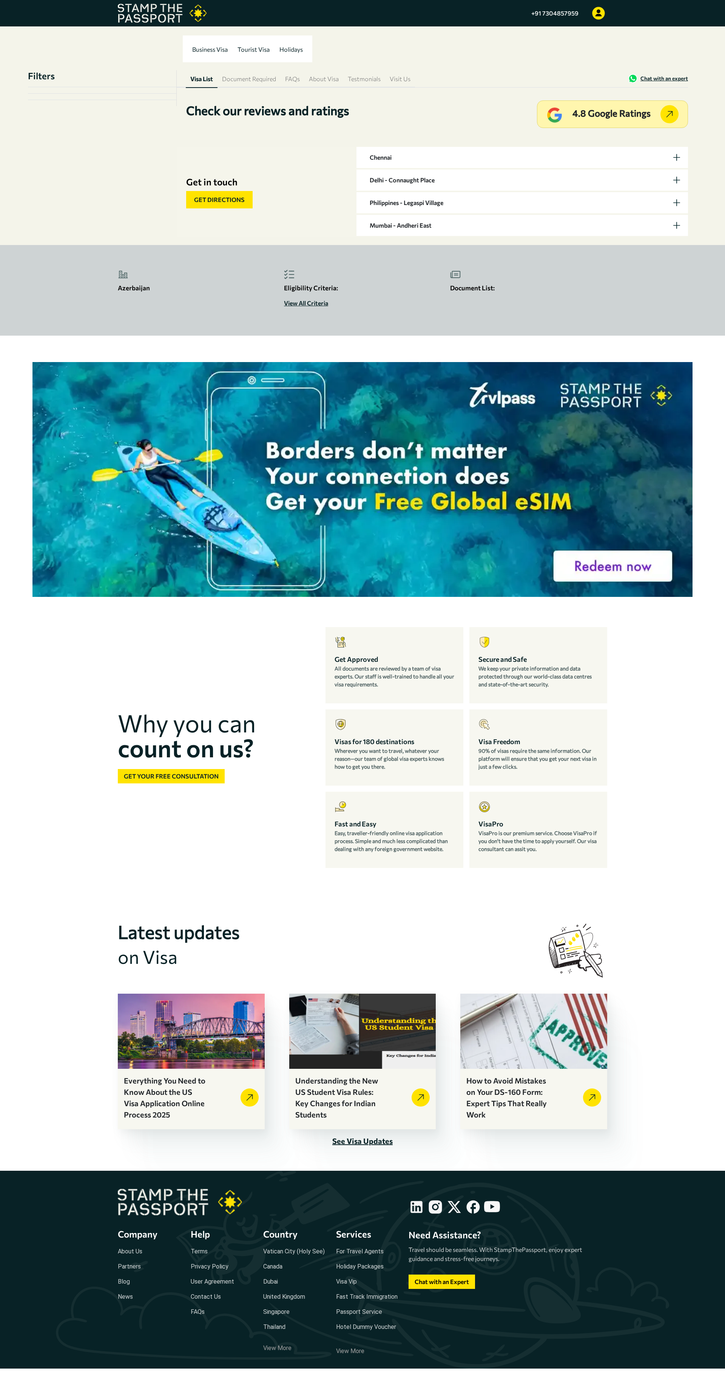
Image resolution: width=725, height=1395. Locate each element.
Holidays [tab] (291, 49)
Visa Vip (346, 1281)
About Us (130, 1251)
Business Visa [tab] (210, 49)
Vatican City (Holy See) (294, 1251)
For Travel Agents (360, 1251)
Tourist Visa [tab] (254, 49)
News (125, 1296)
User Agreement (212, 1281)
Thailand (274, 1326)
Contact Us (206, 1296)
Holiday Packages (360, 1266)
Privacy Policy (209, 1266)
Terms (199, 1251)
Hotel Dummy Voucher (366, 1326)
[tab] (522, 157)
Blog (124, 1281)
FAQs (198, 1311)
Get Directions (219, 199)
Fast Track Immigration (367, 1296)
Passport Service (359, 1311)
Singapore (276, 1311)
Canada (272, 1266)
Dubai (270, 1281)
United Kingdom (284, 1296)
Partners (129, 1266)
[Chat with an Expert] (442, 1289)
